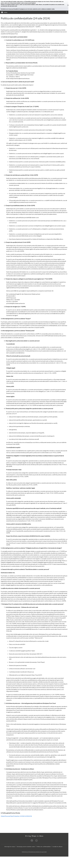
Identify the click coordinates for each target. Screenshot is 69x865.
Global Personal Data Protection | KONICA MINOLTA (16, 816)
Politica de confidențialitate (44, 846)
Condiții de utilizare (57, 846)
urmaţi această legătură (30, 3)
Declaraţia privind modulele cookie (26, 846)
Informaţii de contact (9, 846)
